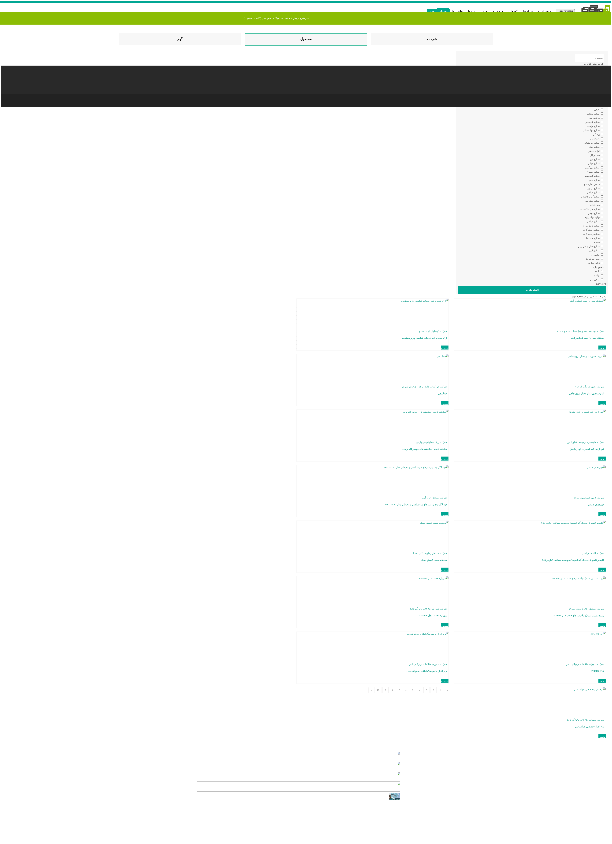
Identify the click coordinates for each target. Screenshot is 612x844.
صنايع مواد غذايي (591, 130)
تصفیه (597, 242)
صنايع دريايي (593, 188)
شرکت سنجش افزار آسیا (434, 497)
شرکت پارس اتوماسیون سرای (588, 497)
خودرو (597, 109)
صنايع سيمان (593, 172)
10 (378, 690)
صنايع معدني (593, 113)
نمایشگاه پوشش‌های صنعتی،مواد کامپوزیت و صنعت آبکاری (295, 766)
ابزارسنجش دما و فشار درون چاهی (586, 393)
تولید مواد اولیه (592, 217)
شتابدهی (442, 393)
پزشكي (596, 134)
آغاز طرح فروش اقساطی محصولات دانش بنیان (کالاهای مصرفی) (276, 18)
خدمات (499, 11)
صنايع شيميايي (592, 122)
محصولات (545, 11)
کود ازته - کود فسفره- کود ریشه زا (587, 449)
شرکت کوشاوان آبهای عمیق (433, 331)
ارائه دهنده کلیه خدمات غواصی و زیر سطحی (424, 338)
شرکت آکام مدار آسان (593, 553)
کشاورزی (595, 254)
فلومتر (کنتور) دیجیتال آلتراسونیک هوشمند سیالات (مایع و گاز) (573, 560)
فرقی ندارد (594, 279)
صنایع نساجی (593, 221)
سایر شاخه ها (593, 259)
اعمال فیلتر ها (532, 290)
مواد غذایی (594, 205)
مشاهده (602, 348)
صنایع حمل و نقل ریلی (589, 246)
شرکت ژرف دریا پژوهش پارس (431, 442)
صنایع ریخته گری (591, 230)
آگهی (179, 39)
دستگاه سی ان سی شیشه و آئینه (587, 338)
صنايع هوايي (594, 163)
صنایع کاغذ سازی (591, 225)
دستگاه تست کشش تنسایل (433, 560)
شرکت (432, 39)
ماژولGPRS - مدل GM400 (433, 615)
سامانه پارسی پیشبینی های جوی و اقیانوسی (424, 449)
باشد (597, 271)
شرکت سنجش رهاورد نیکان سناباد (429, 553)
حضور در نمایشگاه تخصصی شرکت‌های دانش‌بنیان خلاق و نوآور (295, 776)
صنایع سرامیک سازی (589, 209)
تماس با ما (457, 11)
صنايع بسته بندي (591, 201)
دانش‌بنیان (598, 267)
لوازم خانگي (594, 151)
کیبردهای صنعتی (595, 504)
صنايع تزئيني (593, 126)
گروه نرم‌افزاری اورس (370, 819)
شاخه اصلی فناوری (594, 64)
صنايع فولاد (594, 147)
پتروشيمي (595, 138)
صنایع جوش (594, 213)
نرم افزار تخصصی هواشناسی (589, 726)
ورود (431, 11)
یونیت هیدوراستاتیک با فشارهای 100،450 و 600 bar (578, 615)
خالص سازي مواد (591, 184)
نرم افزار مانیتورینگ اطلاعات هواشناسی (427, 671)
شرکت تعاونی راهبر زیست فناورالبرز (585, 442)
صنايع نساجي (593, 192)
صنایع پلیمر (594, 250)
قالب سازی (594, 263)
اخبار (485, 11)
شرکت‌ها (528, 11)
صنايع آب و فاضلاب (590, 196)
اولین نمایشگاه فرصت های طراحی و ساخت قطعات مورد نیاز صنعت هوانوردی (293, 797)
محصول (306, 39)
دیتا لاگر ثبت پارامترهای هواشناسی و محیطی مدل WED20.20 (416, 504)
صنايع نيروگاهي (592, 167)
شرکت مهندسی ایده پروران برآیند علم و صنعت (580, 331)
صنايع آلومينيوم (592, 176)
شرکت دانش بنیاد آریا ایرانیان (589, 386)
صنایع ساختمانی (591, 142)
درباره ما (472, 11)
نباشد (597, 275)
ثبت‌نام (443, 11)
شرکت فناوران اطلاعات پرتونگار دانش (428, 608)
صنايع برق (595, 159)
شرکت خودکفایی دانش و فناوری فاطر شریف (424, 386)
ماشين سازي (593, 118)
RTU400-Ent (597, 671)
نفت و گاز (595, 155)
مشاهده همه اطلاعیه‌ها (389, 806)
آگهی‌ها (514, 11)
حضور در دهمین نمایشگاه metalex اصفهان (295, 787)
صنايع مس (594, 180)
